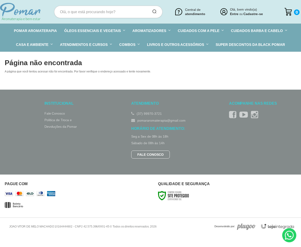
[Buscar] (153, 11)
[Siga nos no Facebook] (234, 115)
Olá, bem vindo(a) (243, 9)
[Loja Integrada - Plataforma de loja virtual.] (277, 226)
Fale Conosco (54, 113)
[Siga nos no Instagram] (256, 115)
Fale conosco (150, 154)
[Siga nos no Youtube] (244, 115)
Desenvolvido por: (224, 226)
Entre (234, 14)
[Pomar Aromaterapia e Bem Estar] (20, 11)
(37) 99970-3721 (149, 114)
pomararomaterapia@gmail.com (161, 120)
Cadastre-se (253, 14)
